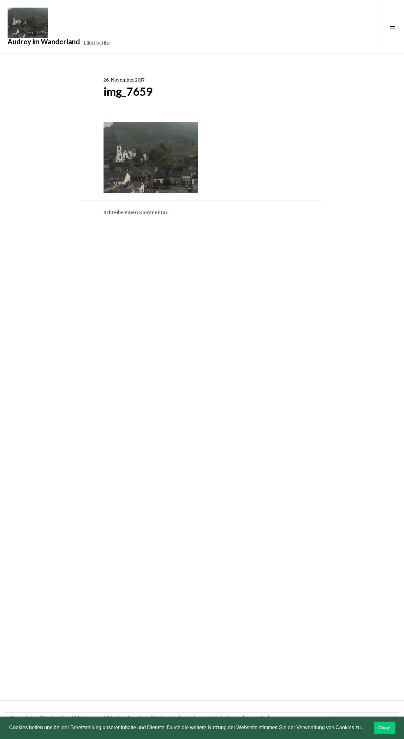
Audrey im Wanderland (44, 41)
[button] (364, 728)
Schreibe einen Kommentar (136, 212)
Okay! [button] (384, 727)
